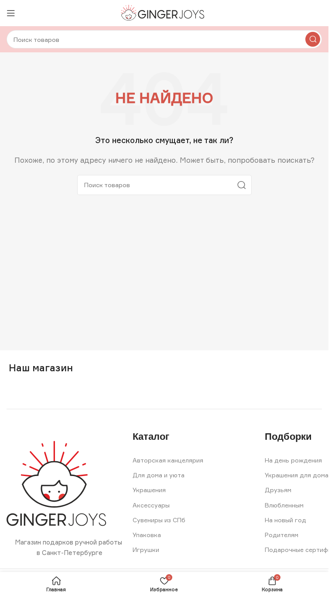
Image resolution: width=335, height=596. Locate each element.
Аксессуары (151, 505)
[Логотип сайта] (164, 12)
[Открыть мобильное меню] (11, 13)
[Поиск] (312, 39)
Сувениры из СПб (159, 520)
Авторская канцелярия (168, 460)
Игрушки (146, 549)
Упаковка (147, 534)
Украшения (149, 489)
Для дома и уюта (159, 475)
